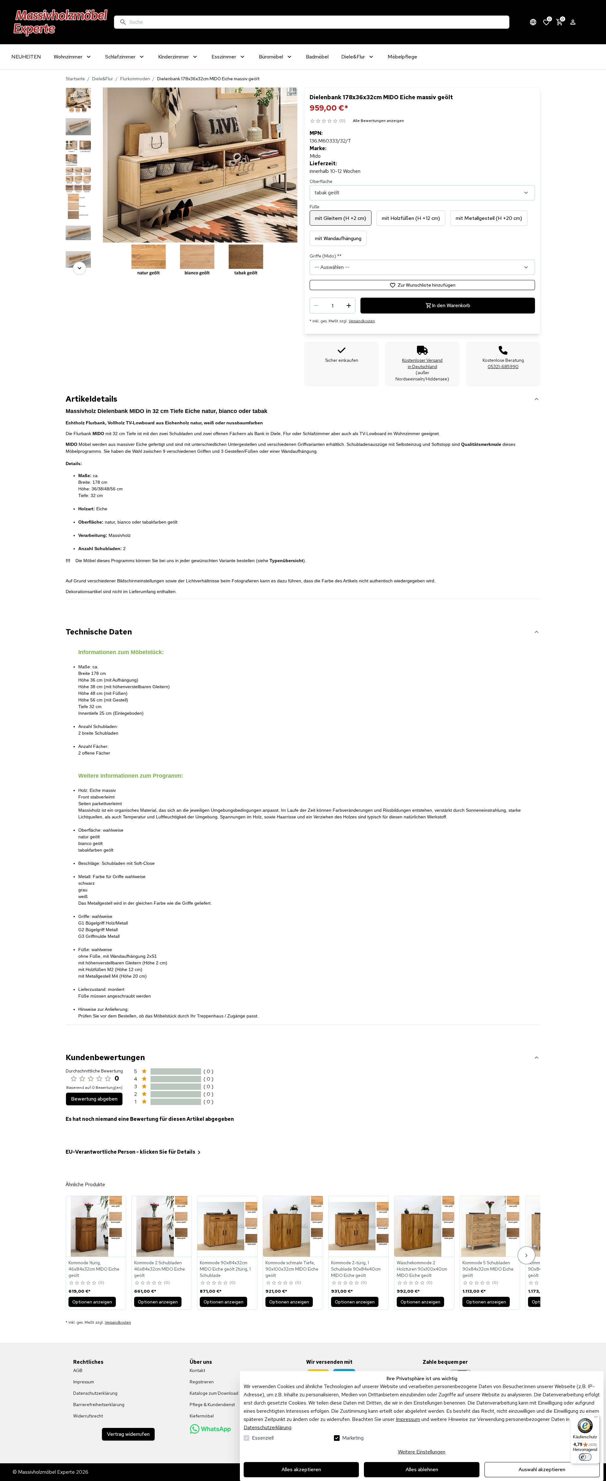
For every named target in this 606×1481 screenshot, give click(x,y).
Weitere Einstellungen (421, 1451)
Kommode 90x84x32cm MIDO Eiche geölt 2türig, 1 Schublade (225, 1269)
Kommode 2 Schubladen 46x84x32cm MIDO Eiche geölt (159, 1269)
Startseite (75, 79)
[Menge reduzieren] (316, 305)
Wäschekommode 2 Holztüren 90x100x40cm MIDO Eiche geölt (422, 1269)
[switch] (585, 1457)
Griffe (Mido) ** (326, 256)
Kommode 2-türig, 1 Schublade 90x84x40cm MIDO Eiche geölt (356, 1269)
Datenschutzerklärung (267, 1427)
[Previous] (79, 96)
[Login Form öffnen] (573, 22)
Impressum (408, 1419)
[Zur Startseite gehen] (61, 22)
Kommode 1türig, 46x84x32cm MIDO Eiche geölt (93, 1269)
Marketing (353, 1438)
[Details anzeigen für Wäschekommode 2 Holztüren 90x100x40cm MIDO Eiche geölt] (424, 1226)
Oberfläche (321, 181)
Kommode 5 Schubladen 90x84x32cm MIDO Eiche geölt (488, 1269)
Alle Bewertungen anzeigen (378, 120)
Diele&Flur (102, 79)
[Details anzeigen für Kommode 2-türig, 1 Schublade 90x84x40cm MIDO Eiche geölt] (359, 1226)
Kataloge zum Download (214, 1393)
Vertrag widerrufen (128, 1434)
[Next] (79, 268)
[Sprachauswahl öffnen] (533, 22)
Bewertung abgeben (94, 1099)
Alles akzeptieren (301, 1469)
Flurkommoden (135, 79)
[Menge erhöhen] (348, 305)
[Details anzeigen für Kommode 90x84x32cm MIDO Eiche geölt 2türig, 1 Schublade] (227, 1226)
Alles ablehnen (422, 1469)
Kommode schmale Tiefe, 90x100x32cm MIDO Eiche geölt (291, 1269)
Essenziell (263, 1438)
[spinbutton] (332, 305)
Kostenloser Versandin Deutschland (422, 363)
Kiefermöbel (202, 1416)
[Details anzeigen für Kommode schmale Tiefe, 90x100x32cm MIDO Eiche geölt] (293, 1226)
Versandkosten (362, 321)
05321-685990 (503, 366)
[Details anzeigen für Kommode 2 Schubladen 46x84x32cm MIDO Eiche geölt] (162, 1226)
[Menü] (596, 1418)
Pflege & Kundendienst (212, 1404)
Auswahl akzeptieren (542, 1469)
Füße (314, 206)
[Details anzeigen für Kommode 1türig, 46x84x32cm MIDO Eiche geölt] (96, 1226)
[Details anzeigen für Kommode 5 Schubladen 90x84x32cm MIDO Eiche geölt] (490, 1226)
